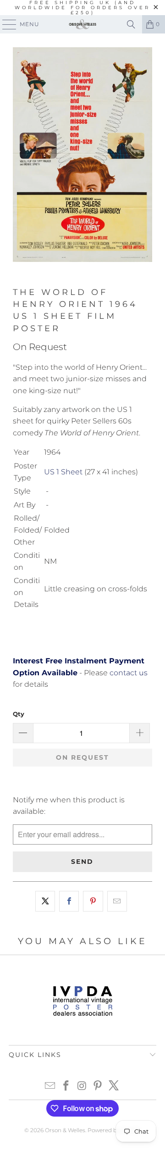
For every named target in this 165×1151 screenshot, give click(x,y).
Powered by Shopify (114, 1130)
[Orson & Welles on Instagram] (82, 1086)
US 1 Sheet (63, 471)
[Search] (131, 24)
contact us (129, 672)
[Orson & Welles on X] (114, 1086)
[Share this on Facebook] (69, 901)
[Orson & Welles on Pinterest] (98, 1086)
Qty (18, 713)
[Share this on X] (45, 901)
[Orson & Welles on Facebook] (66, 1086)
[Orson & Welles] (82, 24)
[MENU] (5, 24)
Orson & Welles (65, 1130)
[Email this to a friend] (117, 901)
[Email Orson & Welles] (50, 1086)
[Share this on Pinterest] (93, 901)
